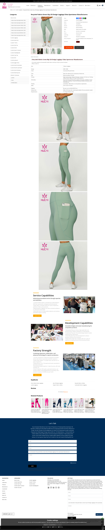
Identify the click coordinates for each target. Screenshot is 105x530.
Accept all (59, 524)
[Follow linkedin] (54, 488)
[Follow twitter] (56, 488)
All (14, 9)
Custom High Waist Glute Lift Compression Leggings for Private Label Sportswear (47, 411)
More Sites (87, 5)
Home (27, 5)
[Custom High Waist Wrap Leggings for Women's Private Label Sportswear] (68, 403)
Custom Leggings (18, 9)
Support (68, 5)
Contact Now (69, 47)
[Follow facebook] (51, 488)
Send (32, 466)
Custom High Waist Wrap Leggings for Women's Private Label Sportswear (68, 411)
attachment (74, 462)
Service (62, 5)
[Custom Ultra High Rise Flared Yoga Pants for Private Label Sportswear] (36, 403)
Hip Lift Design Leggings (58, 383)
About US (74, 5)
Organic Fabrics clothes (57, 385)
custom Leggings (34, 385)
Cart (101, 5)
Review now (65, 391)
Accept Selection (52, 524)
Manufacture (47, 5)
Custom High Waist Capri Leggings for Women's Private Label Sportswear (79, 411)
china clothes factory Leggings (37, 383)
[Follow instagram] (59, 488)
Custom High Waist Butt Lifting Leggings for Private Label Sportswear (57, 411)
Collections (32, 5)
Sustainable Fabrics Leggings (81, 385)
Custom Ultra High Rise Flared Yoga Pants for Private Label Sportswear (36, 411)
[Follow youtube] (48, 488)
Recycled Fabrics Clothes (80, 383)
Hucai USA (10, 5)
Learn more (37, 315)
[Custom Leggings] (78, 42)
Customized (55, 5)
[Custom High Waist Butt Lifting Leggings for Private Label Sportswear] (57, 403)
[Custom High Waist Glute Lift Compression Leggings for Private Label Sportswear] (47, 403)
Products (40, 5)
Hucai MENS (10, 4)
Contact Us (81, 5)
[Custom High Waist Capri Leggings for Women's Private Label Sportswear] (79, 403)
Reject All (45, 524)
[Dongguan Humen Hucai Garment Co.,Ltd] (4, 5)
